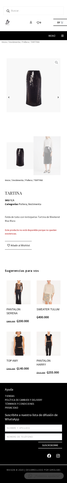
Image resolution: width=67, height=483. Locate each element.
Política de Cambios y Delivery (23, 399)
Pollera (25, 41)
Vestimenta (14, 41)
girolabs (54, 469)
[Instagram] (58, 456)
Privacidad (11, 407)
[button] (62, 36)
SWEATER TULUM (48, 309)
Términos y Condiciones (19, 403)
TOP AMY (12, 360)
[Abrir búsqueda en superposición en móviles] (33, 11)
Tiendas (9, 396)
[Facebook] (49, 456)
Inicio (4, 41)
